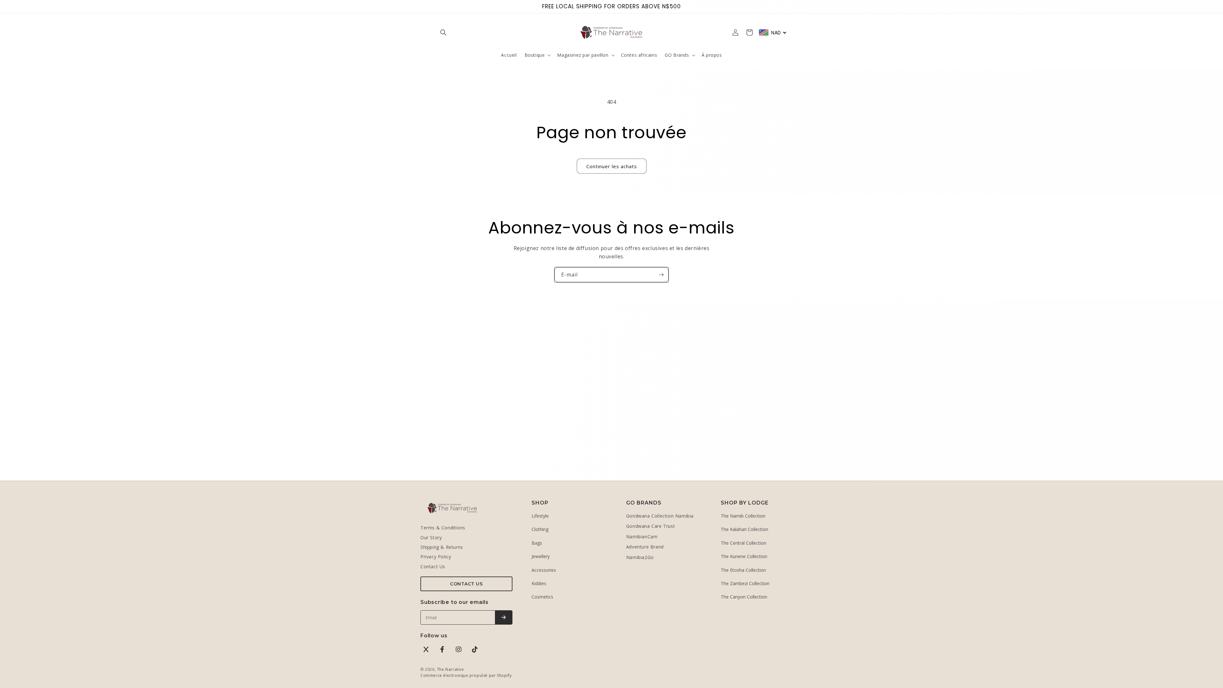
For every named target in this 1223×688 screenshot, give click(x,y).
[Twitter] (426, 649)
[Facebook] (442, 649)
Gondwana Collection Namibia (660, 516)
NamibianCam (642, 537)
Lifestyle (540, 516)
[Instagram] (458, 649)
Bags (537, 543)
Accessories (544, 570)
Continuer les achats (611, 166)
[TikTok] (475, 649)
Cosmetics (542, 597)
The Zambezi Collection (745, 583)
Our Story (431, 537)
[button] (443, 32)
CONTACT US (466, 584)
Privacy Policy (435, 557)
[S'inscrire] (661, 274)
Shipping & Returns (441, 547)
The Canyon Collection (744, 597)
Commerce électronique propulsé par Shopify (465, 675)
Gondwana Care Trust (650, 526)
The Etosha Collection (743, 570)
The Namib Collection (743, 516)
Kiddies (539, 583)
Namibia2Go (640, 557)
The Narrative (450, 669)
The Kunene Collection (744, 556)
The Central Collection (743, 543)
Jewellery (541, 556)
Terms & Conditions (442, 528)
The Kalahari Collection (744, 529)
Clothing (540, 529)
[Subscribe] (503, 617)
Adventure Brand (645, 547)
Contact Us (432, 566)
